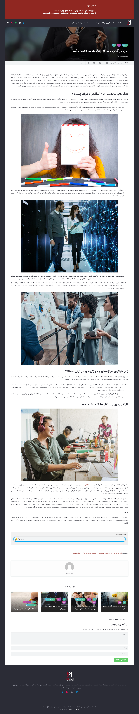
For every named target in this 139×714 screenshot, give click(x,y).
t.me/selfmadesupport (51, 13)
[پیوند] (129, 23)
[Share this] (100, 63)
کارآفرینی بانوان (76, 553)
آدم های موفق (118, 553)
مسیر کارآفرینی (87, 485)
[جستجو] (8, 23)
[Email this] (106, 63)
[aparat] (12, 23)
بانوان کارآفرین (109, 553)
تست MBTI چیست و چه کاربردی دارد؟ (25, 609)
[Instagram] (20, 23)
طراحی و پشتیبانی (73, 709)
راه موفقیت (95, 553)
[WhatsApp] (16, 23)
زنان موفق (89, 553)
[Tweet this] (94, 63)
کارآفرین (83, 553)
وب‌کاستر (63, 709)
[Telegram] (23, 23)
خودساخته (102, 553)
